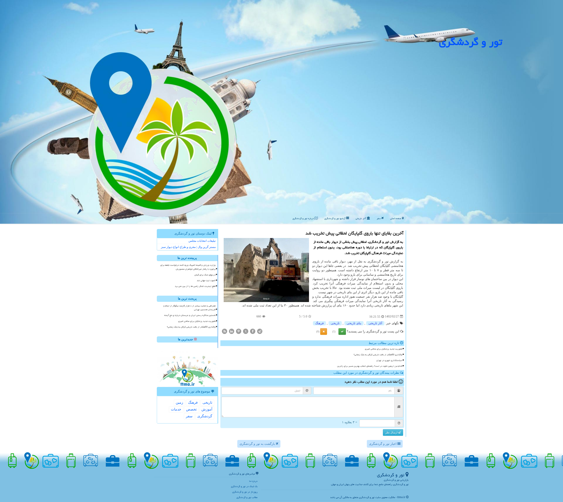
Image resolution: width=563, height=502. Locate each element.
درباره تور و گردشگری (303, 218)
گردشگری (204, 416)
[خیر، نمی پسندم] (323, 331)
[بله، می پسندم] (342, 331)
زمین (179, 402)
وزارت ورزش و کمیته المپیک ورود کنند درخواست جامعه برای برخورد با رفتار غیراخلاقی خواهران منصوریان (188, 267)
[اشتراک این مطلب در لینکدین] (231, 331)
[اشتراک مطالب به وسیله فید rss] (224, 331)
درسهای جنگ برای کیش (205, 275)
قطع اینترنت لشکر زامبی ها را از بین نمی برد (195, 286)
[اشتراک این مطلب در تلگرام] (260, 331)
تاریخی (335, 323)
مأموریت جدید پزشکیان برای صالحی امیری (383, 349)
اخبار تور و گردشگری (383, 443)
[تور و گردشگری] (281, 111)
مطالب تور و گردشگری (247, 497)
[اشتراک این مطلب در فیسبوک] (253, 331)
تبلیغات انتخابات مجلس (202, 240)
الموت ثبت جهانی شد (206, 280)
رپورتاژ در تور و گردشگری (245, 491)
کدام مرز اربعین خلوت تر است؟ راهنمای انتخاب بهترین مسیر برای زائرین (369, 366)
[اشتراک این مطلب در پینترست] (239, 331)
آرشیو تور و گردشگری (335, 218)
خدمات (176, 409)
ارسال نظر (391, 432)
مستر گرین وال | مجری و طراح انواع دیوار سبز (188, 247)
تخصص (191, 409)
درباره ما (253, 481)
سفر (379, 218)
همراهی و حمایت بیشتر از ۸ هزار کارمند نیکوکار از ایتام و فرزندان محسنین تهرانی (189, 308)
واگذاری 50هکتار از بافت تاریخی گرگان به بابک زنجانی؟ (378, 354)
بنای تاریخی (354, 323)
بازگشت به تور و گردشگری (257, 443)
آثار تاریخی (361, 218)
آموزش (206, 409)
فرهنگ (319, 323)
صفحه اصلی (396, 218)
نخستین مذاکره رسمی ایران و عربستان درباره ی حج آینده (190, 315)
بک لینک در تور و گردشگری (244, 486)
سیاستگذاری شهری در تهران (389, 360)
